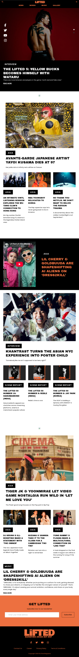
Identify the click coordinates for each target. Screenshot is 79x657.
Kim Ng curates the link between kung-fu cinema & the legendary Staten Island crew (14, 218)
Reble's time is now (35, 400)
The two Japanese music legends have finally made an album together (13, 550)
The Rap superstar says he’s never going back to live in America (39, 209)
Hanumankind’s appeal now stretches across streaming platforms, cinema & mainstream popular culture (14, 406)
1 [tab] (74, 30)
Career (29, 648)
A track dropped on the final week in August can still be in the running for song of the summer (64, 553)
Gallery (56, 5)
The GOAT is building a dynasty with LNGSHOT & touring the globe (62, 402)
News (21, 5)
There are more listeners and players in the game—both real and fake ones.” (32, 80)
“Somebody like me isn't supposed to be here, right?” (26, 360)
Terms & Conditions (58, 648)
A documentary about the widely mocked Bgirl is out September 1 (63, 215)
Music (44, 5)
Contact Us (18, 648)
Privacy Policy (41, 648)
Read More (7, 83)
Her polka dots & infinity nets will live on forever (24, 167)
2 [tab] (74, 33)
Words (32, 5)
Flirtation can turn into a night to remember (37, 551)
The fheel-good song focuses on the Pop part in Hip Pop (27, 505)
